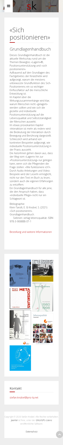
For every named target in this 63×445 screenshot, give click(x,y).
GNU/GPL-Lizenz (44, 420)
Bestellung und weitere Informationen (31, 232)
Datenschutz (31, 431)
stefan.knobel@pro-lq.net (24, 397)
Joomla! (14, 420)
